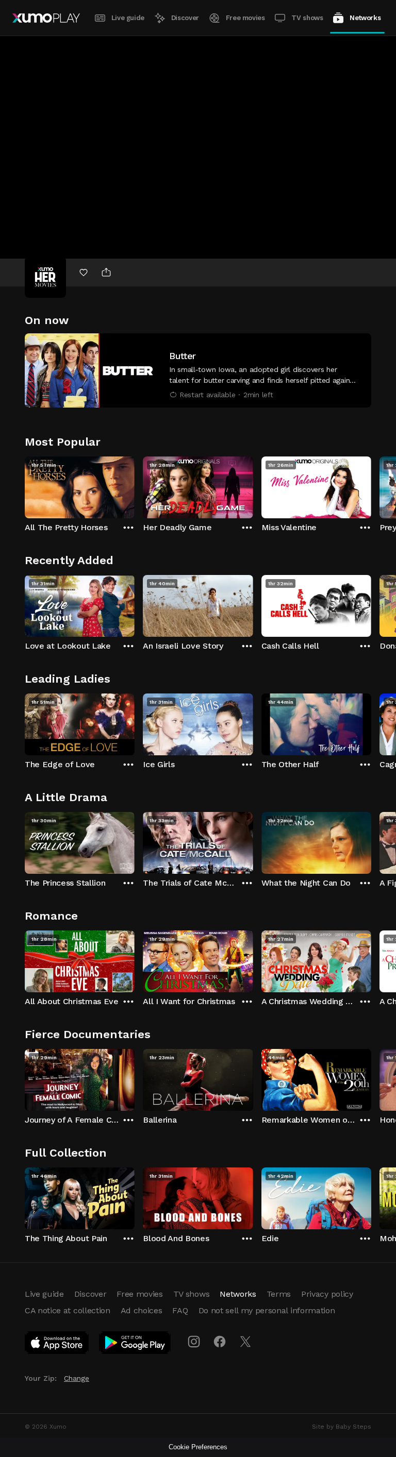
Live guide (127, 18)
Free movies (245, 18)
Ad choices (141, 1310)
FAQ (180, 1310)
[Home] (46, 18)
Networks (365, 18)
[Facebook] (219, 1341)
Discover (185, 18)
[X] (245, 1341)
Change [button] (76, 1378)
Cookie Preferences (198, 1447)
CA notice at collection (67, 1310)
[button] (198, 370)
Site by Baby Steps (341, 1426)
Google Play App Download (135, 1344)
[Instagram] (194, 1341)
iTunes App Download (57, 1344)
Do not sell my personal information (267, 1310)
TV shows (307, 18)
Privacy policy (327, 1294)
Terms (279, 1294)
